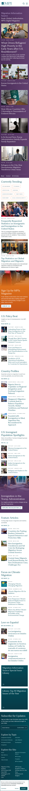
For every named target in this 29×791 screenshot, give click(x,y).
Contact (8, 176)
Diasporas (15, 190)
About (2, 176)
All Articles (15, 176)
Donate (3, 757)
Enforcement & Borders (7, 740)
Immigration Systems (6, 737)
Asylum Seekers (6, 186)
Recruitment (5, 197)
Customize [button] (3, 788)
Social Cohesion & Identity (19, 197)
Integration (4, 744)
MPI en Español (19, 761)
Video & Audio (4, 759)
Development (18, 742)
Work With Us (4, 755)
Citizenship (16, 186)
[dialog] (14, 785)
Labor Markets (18, 740)
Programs (17, 759)
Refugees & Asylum (6, 742)
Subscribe (20, 727)
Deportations (5, 190)
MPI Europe (18, 756)
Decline (17, 788)
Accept (23, 788)
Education (17, 737)
